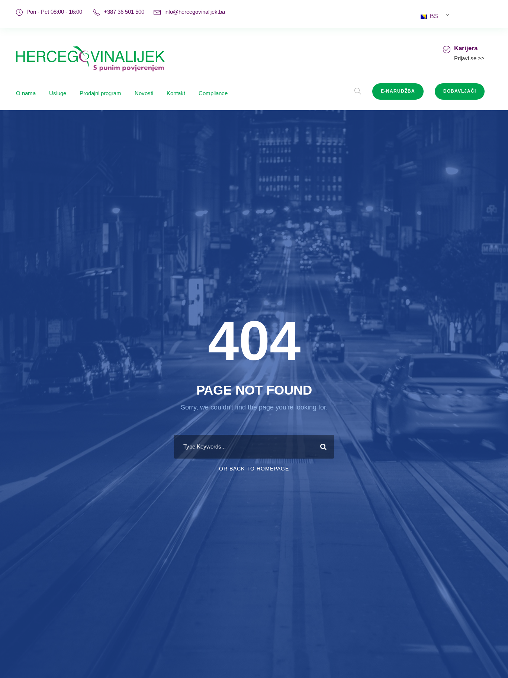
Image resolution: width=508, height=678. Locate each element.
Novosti (144, 93)
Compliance (213, 93)
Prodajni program (100, 93)
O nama (26, 93)
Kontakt (176, 93)
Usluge (57, 93)
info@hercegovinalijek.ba (194, 12)
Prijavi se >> (469, 58)
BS (433, 16)
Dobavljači (459, 91)
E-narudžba (398, 91)
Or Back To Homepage (254, 469)
